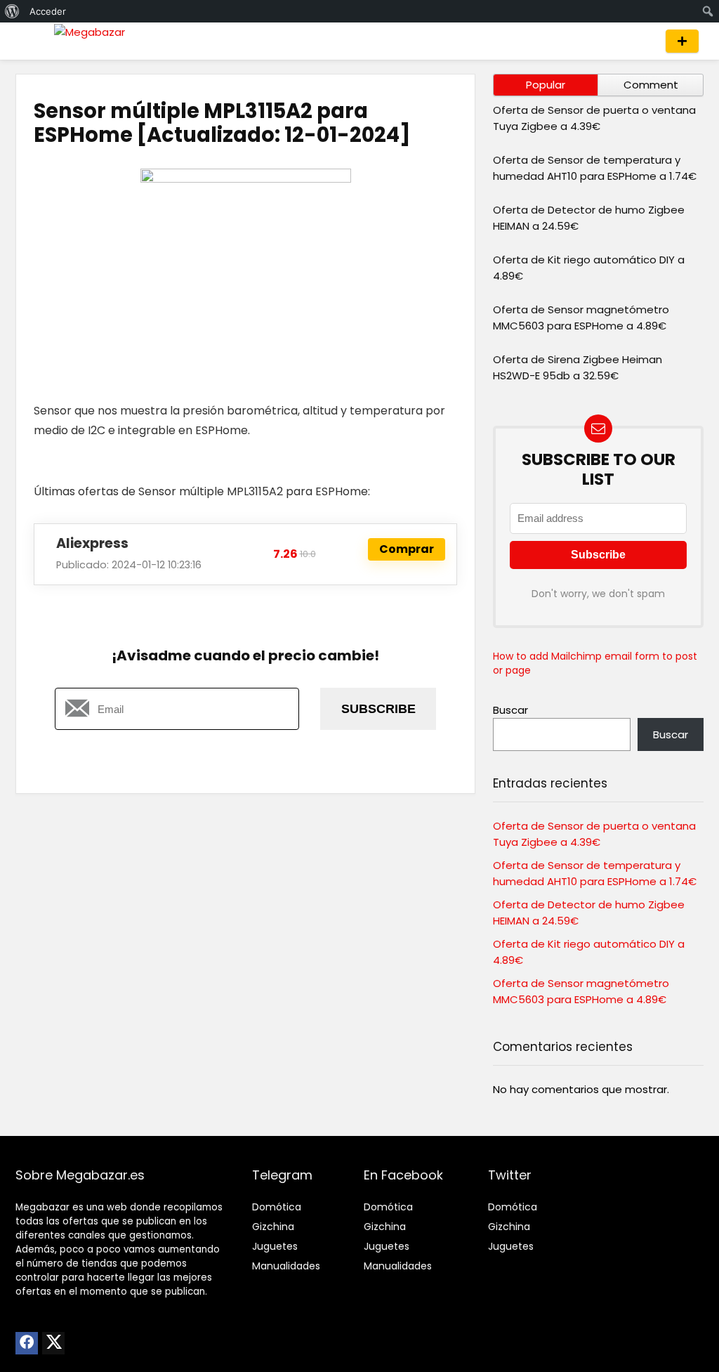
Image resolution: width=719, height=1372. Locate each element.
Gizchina (273, 1227)
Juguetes (275, 1246)
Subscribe (378, 709)
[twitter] (53, 1343)
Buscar (510, 710)
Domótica (276, 1207)
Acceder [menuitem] (47, 11)
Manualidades (286, 1266)
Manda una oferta (682, 41)
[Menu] (32, 41)
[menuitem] (12, 11)
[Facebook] (26, 1343)
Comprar (406, 549)
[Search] (642, 41)
